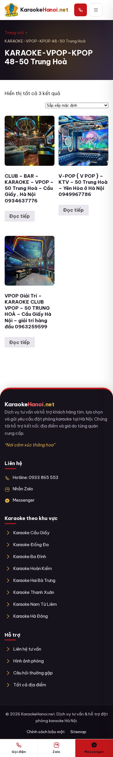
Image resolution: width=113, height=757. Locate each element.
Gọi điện (19, 751)
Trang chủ (14, 32)
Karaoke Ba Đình (29, 556)
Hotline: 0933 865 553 (36, 477)
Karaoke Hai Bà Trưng (34, 580)
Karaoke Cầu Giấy (31, 532)
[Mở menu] (96, 10)
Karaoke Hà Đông (30, 616)
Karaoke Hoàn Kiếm (32, 568)
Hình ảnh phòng (28, 661)
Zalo (56, 751)
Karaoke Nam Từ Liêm (35, 604)
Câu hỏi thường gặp (33, 673)
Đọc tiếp (19, 216)
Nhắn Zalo (23, 488)
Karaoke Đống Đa (31, 544)
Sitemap (78, 731)
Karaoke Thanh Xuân (33, 592)
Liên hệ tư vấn (27, 649)
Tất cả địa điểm (29, 684)
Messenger (23, 500)
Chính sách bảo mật (46, 731)
